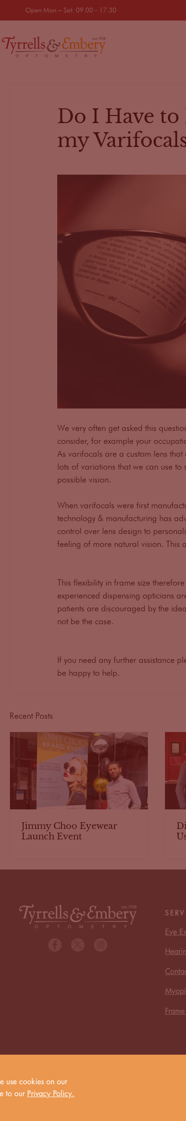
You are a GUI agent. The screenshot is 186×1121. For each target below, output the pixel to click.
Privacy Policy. (50, 1094)
